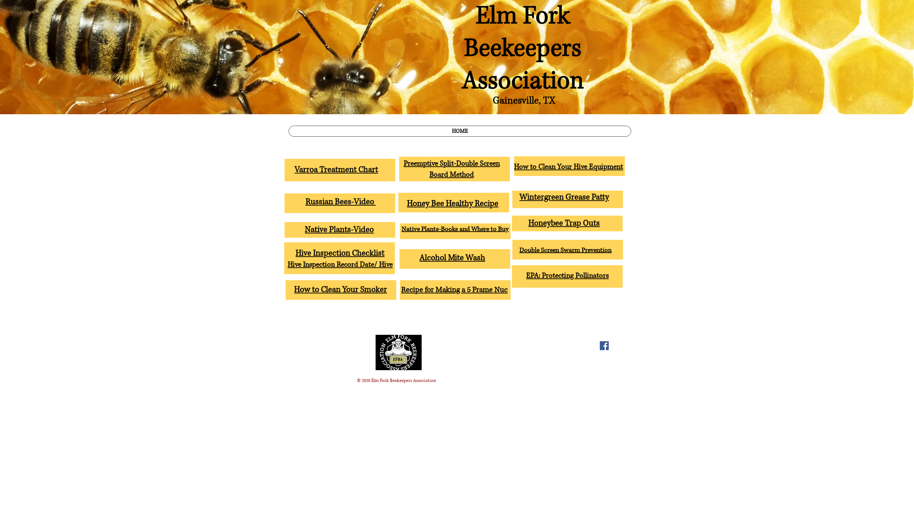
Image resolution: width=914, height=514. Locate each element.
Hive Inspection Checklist (340, 253)
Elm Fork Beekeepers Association (523, 48)
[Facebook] (604, 345)
